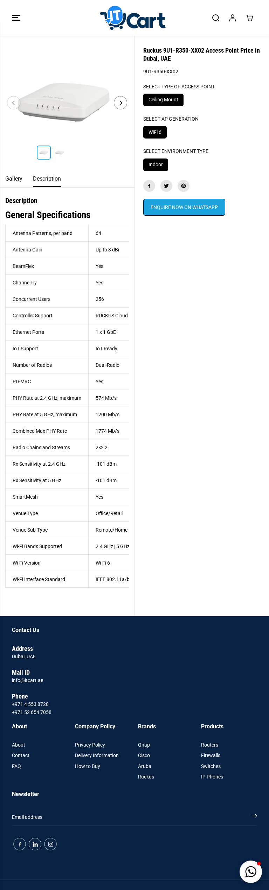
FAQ (16, 766)
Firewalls (210, 755)
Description (47, 178)
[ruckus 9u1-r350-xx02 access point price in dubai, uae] (67, 103)
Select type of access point (179, 86)
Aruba (144, 766)
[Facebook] (149, 186)
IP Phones (212, 777)
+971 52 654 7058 (31, 712)
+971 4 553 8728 (30, 704)
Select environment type (175, 151)
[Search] (215, 18)
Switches (211, 766)
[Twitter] (166, 186)
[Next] (120, 102)
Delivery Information (97, 755)
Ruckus (146, 777)
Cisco (144, 755)
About (18, 745)
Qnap (144, 745)
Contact (20, 755)
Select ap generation (171, 119)
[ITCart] (133, 18)
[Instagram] (50, 844)
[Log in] (232, 18)
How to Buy (87, 766)
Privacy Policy (90, 745)
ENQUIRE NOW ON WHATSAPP (184, 207)
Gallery (13, 178)
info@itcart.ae (27, 680)
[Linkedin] (35, 844)
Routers (209, 745)
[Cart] (249, 18)
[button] (16, 18)
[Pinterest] (183, 186)
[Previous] (13, 102)
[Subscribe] (254, 817)
